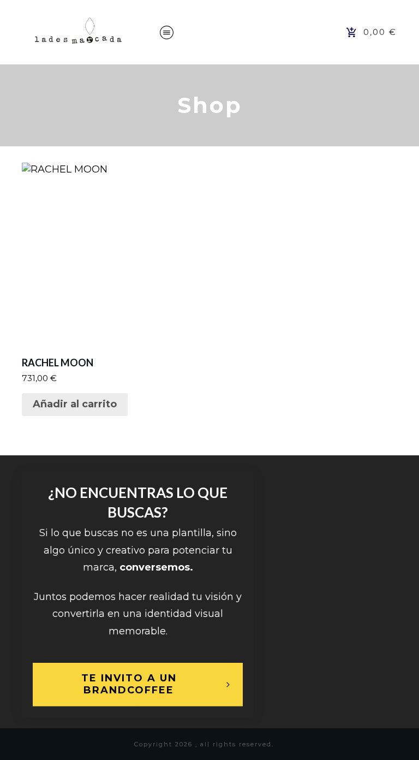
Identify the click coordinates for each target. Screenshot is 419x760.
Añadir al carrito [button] (75, 404)
